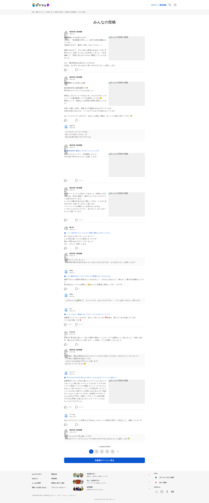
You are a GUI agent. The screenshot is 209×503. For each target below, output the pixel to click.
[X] (156, 491)
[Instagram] (161, 491)
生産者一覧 (49, 12)
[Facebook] (167, 491)
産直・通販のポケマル (38, 12)
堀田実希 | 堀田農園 (70, 12)
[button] (67, 69)
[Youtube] (172, 491)
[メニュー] (175, 5)
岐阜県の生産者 (58, 12)
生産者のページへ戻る (104, 460)
